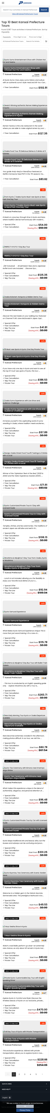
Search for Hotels (32, 41)
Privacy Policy (25, 1110)
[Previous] (8, 1074)
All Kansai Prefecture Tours (13, 41)
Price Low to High (35, 37)
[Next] (42, 1074)
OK (25, 1106)
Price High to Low (20, 37)
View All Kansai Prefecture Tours (25, 14)
